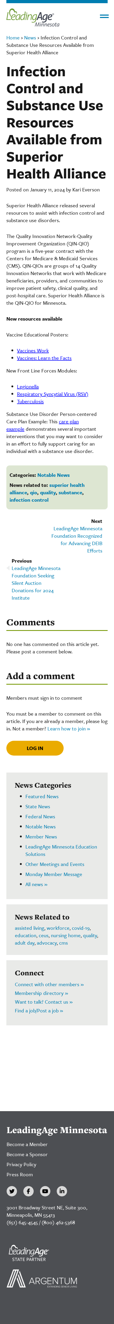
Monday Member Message (53, 874)
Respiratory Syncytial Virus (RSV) (52, 393)
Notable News (53, 474)
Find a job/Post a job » (39, 1010)
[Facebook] (28, 1191)
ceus (44, 935)
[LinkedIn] (62, 1191)
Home (13, 37)
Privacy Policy (21, 1164)
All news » (36, 884)
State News (37, 806)
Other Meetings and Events (54, 864)
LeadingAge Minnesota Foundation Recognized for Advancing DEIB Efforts (76, 539)
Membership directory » (41, 993)
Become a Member (27, 1144)
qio (33, 492)
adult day (24, 942)
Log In (35, 748)
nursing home (66, 935)
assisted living (29, 927)
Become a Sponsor (27, 1154)
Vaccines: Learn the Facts (44, 357)
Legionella (28, 386)
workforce (58, 927)
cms (63, 942)
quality (48, 492)
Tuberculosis (30, 401)
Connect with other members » (49, 984)
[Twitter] (12, 1191)
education (25, 935)
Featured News (42, 796)
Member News (41, 836)
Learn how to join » (68, 728)
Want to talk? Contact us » (44, 1001)
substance (70, 492)
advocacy (47, 942)
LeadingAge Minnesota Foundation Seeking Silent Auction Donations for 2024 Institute (36, 582)
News (30, 37)
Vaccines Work (33, 350)
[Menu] (104, 16)
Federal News (40, 816)
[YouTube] (45, 1191)
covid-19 (81, 927)
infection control (29, 499)
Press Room (20, 1174)
